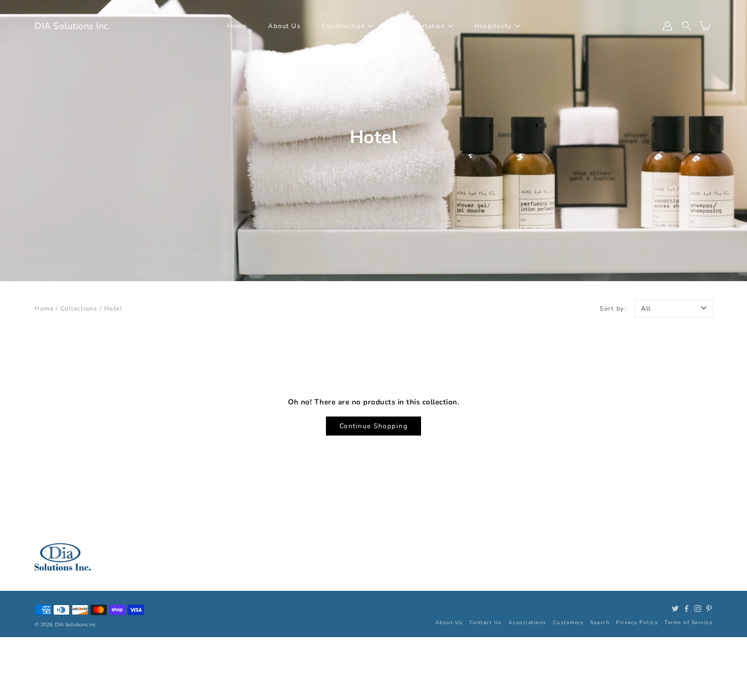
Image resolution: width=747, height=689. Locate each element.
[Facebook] (686, 608)
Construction (343, 26)
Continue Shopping (373, 425)
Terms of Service (688, 622)
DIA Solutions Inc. (73, 26)
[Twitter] (675, 608)
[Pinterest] (709, 608)
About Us (284, 26)
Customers (568, 622)
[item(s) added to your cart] (705, 26)
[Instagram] (697, 608)
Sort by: (613, 308)
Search (600, 622)
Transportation (419, 26)
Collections (79, 308)
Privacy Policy (637, 622)
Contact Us (485, 622)
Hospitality (493, 26)
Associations (527, 622)
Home (237, 26)
